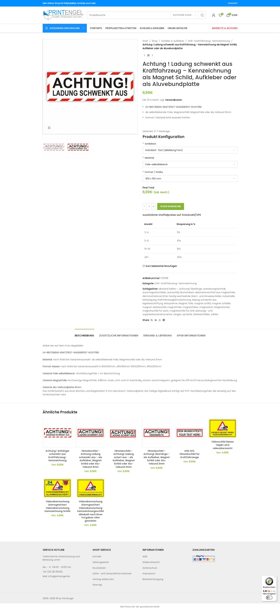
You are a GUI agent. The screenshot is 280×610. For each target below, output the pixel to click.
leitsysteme (171, 303)
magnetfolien (190, 307)
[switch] (269, 598)
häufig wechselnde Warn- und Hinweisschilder (195, 296)
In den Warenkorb (171, 206)
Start (145, 41)
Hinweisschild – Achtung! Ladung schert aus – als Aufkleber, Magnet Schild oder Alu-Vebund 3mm (124, 459)
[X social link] (152, 320)
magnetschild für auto (155, 310)
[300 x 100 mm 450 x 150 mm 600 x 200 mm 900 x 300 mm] (190, 178)
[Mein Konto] (213, 15)
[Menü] (275, 578)
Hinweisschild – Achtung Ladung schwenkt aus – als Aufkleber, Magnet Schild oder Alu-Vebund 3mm (90, 459)
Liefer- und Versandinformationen (112, 573)
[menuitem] (115, 556)
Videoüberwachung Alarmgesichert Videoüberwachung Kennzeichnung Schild (57, 506)
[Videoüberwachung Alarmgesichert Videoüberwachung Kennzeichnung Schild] (57, 488)
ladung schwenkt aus (204, 299)
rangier (177, 314)
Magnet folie (186, 303)
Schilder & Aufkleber (172, 41)
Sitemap (97, 584)
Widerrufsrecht (151, 562)
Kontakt (97, 556)
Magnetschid (221, 307)
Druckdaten (99, 567)
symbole (187, 314)
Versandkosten (173, 100)
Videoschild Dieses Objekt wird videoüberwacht (223, 445)
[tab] (84, 334)
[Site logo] (63, 15)
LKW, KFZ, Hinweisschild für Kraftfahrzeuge (190, 454)
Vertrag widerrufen (103, 579)
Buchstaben (187, 292)
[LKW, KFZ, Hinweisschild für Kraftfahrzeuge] (189, 433)
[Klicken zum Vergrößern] (49, 128)
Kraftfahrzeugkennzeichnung (174, 299)
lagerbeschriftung (153, 303)
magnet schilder (221, 303)
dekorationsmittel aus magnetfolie (215, 292)
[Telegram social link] (164, 320)
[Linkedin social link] (156, 320)
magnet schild (202, 303)
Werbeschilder (201, 314)
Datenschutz (150, 567)
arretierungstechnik (214, 288)
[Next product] (152, 55)
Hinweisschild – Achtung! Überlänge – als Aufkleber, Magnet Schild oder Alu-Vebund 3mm (157, 457)
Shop (155, 41)
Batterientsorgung (153, 579)
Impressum (149, 573)
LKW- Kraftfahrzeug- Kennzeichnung (209, 41)
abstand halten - (168, 288)
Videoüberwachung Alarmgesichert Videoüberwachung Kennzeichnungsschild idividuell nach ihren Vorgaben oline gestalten (90, 511)
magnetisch (206, 307)
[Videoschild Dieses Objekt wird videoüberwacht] (223, 428)
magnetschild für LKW (182, 310)
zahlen (214, 314)
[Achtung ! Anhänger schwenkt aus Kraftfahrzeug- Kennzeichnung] (57, 433)
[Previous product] (144, 55)
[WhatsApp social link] (160, 320)
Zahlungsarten (101, 562)
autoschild (173, 292)
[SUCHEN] (202, 15)
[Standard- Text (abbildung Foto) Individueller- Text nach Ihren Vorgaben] (190, 150)
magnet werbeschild (154, 307)
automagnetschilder (154, 292)
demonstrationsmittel (155, 296)
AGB (145, 556)
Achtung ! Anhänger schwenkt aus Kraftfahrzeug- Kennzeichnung (57, 455)
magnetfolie (174, 307)
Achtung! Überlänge (190, 288)
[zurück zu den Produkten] (148, 55)
